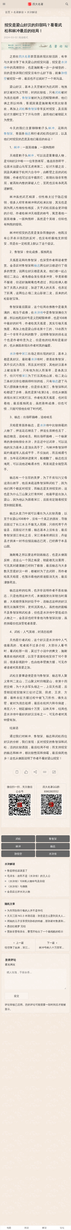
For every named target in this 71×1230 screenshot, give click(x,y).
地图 (9, 1227)
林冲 (51, 128)
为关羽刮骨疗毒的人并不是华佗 (25, 910)
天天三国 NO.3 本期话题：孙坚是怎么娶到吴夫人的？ (37, 915)
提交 (16, 995)
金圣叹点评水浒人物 (18, 891)
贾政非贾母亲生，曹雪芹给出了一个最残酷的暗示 (35, 931)
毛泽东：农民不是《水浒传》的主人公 (28, 875)
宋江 (25, 353)
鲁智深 (26, 98)
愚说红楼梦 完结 (16, 926)
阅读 (26, 1227)
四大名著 (24, 56)
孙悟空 (18, 853)
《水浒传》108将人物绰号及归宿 (26, 881)
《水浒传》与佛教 (17, 886)
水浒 (13, 353)
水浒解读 (32, 12)
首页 (7, 12)
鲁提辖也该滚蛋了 (17, 870)
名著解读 (18, 12)
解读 (44, 1227)
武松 (58, 92)
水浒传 (38, 312)
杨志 (28, 133)
